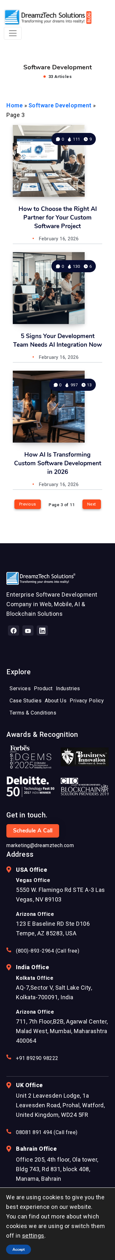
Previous (27, 504)
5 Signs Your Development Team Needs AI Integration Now (57, 340)
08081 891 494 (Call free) (47, 1132)
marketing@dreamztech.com (40, 845)
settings (33, 1235)
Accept (18, 1249)
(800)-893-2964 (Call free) (47, 951)
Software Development (60, 105)
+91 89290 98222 (37, 1058)
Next (91, 504)
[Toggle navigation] (13, 33)
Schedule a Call (32, 830)
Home (14, 105)
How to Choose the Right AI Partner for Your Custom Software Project (58, 217)
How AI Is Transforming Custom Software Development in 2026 (57, 463)
